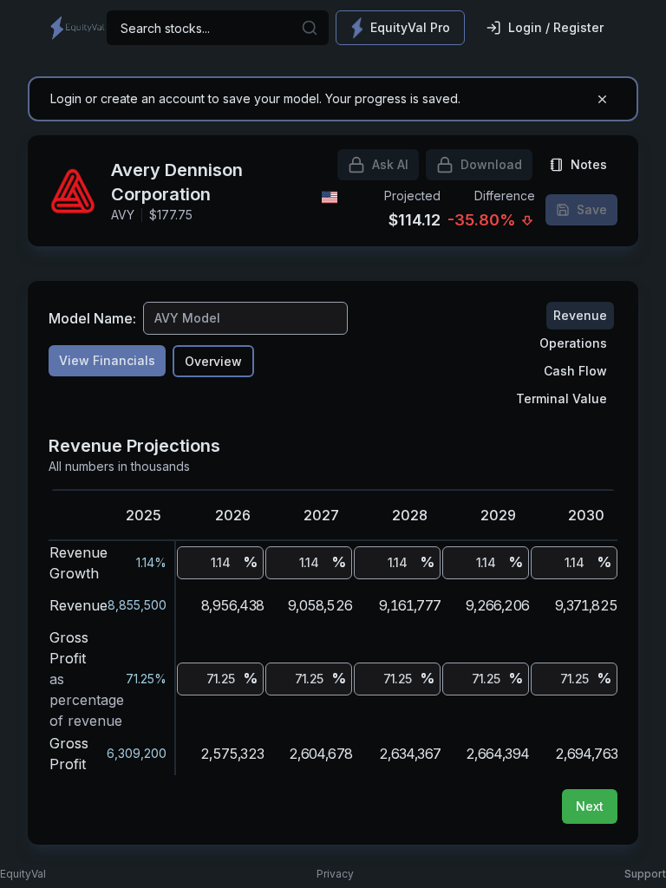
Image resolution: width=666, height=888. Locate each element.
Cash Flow (575, 370)
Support (645, 873)
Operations (573, 343)
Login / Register (556, 27)
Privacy (335, 873)
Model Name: (92, 318)
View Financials (107, 360)
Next (590, 806)
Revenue (580, 315)
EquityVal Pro (410, 27)
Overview (213, 361)
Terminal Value (561, 398)
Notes (589, 164)
